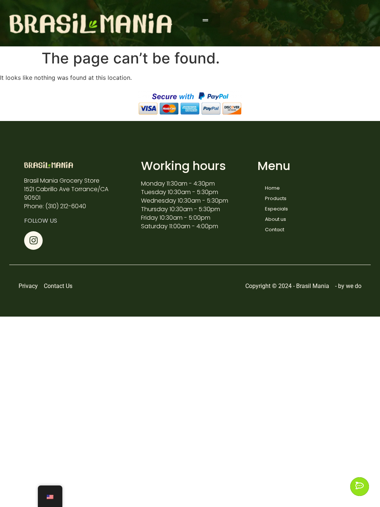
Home (272, 188)
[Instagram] (33, 240)
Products (275, 198)
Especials (276, 208)
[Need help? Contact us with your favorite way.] (359, 486)
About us (275, 219)
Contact (274, 229)
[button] (207, 20)
